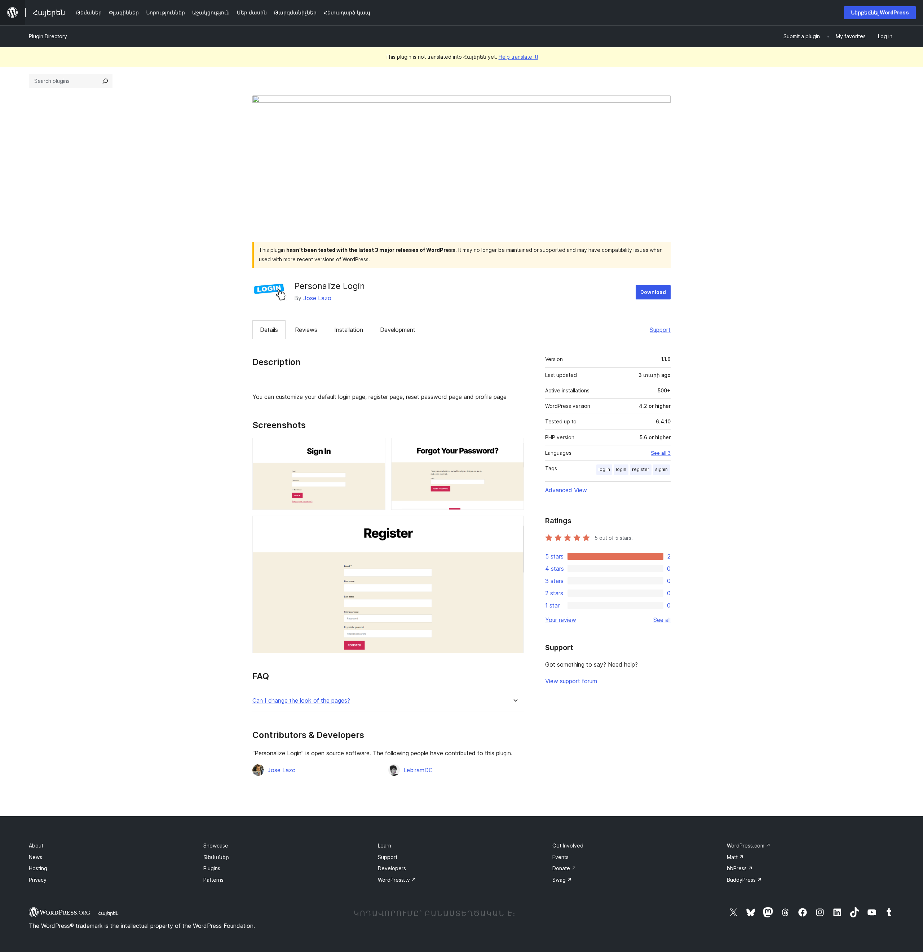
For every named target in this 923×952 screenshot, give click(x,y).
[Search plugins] (105, 81)
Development (397, 329)
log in (604, 469)
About (36, 845)
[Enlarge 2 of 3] (514, 447)
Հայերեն (108, 913)
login (621, 469)
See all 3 (661, 453)
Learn (384, 845)
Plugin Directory (48, 36)
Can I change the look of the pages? (301, 700)
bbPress (740, 868)
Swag (562, 880)
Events (560, 857)
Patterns (213, 880)
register (640, 469)
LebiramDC (418, 770)
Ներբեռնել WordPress (880, 12)
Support (660, 329)
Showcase (215, 845)
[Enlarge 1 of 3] (375, 447)
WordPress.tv (397, 880)
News (35, 857)
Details (269, 329)
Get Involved (567, 845)
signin (661, 469)
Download (653, 292)
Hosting (38, 868)
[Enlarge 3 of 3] (514, 525)
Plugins (211, 868)
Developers (392, 868)
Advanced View (566, 490)
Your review (560, 619)
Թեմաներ (216, 857)
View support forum (571, 681)
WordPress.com (748, 845)
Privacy (38, 880)
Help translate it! (518, 57)
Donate (564, 868)
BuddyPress (744, 880)
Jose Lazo (317, 298)
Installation (348, 329)
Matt (735, 857)
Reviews (306, 329)
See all (662, 619)
